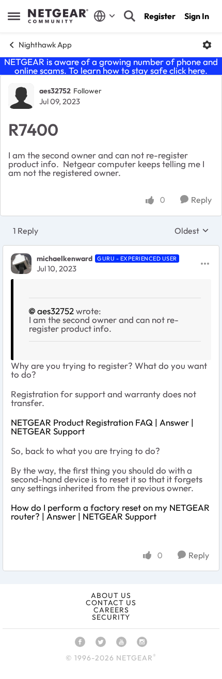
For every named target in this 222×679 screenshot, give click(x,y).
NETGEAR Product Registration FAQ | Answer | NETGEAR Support (102, 426)
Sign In (196, 16)
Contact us (111, 602)
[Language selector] (104, 16)
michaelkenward (64, 258)
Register (160, 16)
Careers (111, 610)
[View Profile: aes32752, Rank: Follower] (21, 96)
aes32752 (55, 90)
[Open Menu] (207, 45)
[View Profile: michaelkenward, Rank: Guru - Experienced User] (21, 263)
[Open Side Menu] (14, 16)
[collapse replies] (111, 250)
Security (111, 617)
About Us (111, 595)
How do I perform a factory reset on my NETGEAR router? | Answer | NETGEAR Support (110, 512)
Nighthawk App (45, 45)
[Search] (129, 16)
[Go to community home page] (58, 16)
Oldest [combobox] (192, 231)
